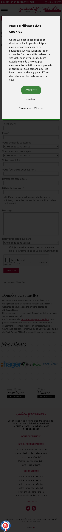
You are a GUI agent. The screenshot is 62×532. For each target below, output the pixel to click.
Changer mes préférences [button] (31, 108)
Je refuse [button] (31, 99)
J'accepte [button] (31, 90)
